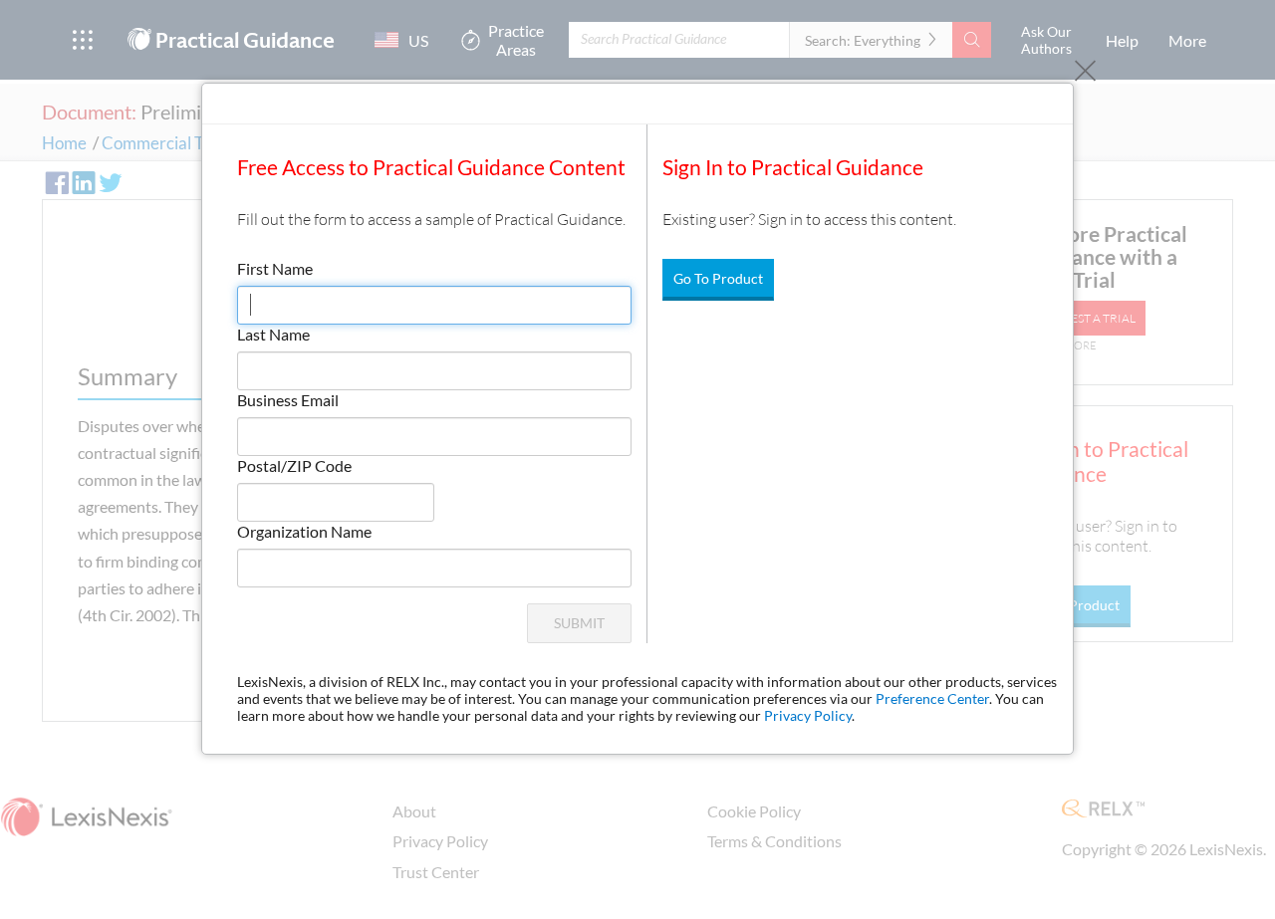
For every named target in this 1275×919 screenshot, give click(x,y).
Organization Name (304, 531)
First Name (275, 268)
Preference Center (932, 698)
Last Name (273, 334)
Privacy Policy (808, 715)
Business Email (288, 399)
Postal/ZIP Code (294, 465)
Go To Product (718, 278)
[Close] (1085, 71)
